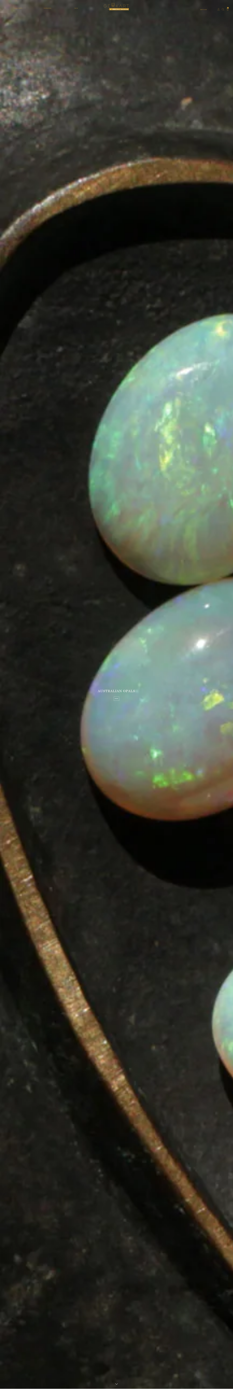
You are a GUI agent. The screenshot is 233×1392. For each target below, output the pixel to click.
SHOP (116, 698)
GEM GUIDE (203, 9)
